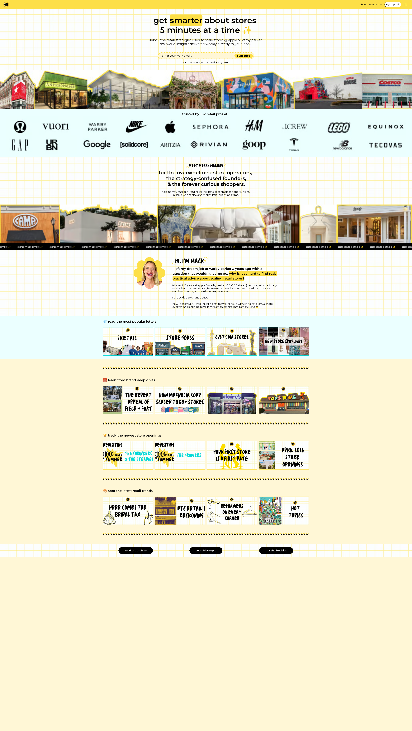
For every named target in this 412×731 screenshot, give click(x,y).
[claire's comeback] (232, 400)
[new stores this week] (284, 341)
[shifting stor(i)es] (128, 455)
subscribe (243, 55)
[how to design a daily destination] (128, 400)
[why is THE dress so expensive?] (128, 511)
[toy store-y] (284, 400)
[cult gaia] (232, 341)
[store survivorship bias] (232, 455)
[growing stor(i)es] (180, 455)
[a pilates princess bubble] (232, 511)
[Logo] (6, 4)
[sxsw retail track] (284, 511)
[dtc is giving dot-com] (180, 511)
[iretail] (128, 341)
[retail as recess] (180, 341)
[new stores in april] (284, 455)
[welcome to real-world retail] (180, 400)
